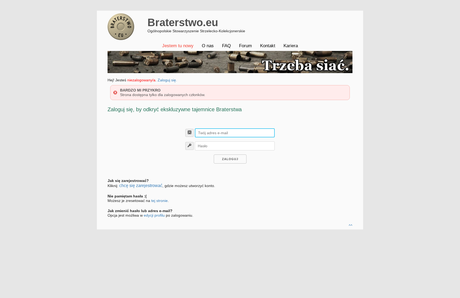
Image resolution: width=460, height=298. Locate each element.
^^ (350, 226)
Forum (245, 45)
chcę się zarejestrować (140, 185)
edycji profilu (154, 215)
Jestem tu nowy (178, 45)
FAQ (226, 45)
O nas (208, 45)
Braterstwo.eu (182, 22)
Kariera (291, 45)
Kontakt (267, 45)
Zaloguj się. (167, 80)
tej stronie (159, 200)
